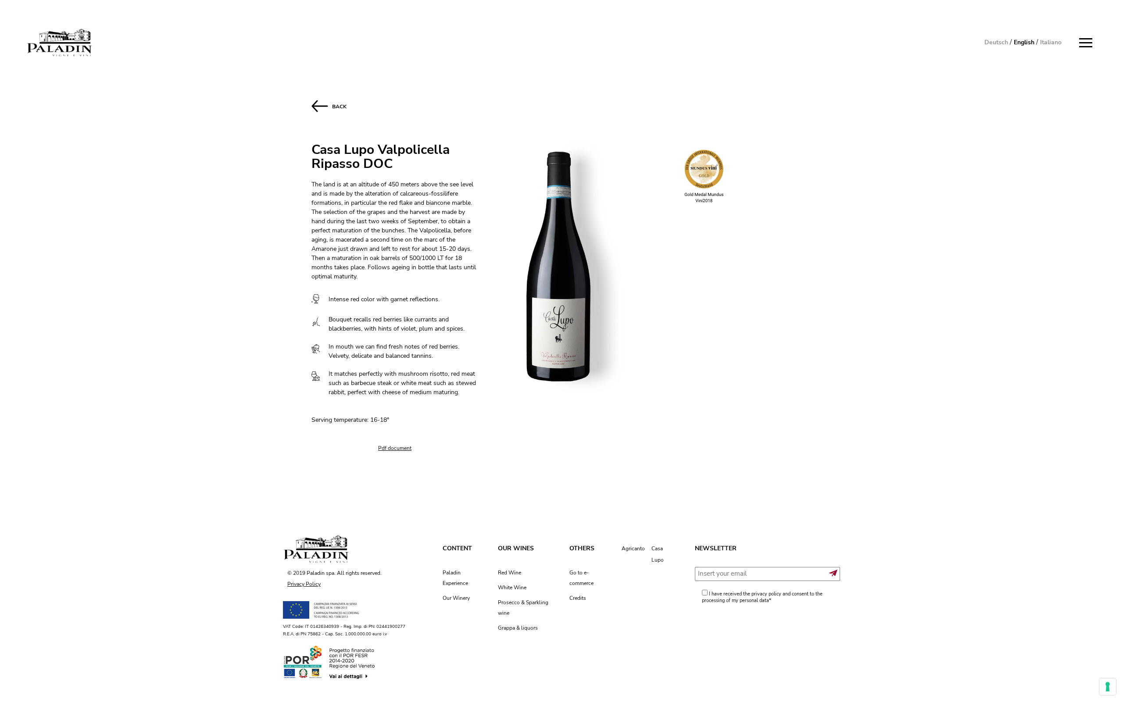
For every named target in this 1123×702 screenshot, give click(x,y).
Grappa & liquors (518, 627)
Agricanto (633, 548)
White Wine (512, 587)
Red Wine (509, 572)
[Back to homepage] (59, 43)
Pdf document (394, 448)
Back (337, 106)
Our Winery (456, 598)
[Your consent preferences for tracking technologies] (1107, 686)
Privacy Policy (304, 584)
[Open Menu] (1088, 43)
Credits (577, 598)
